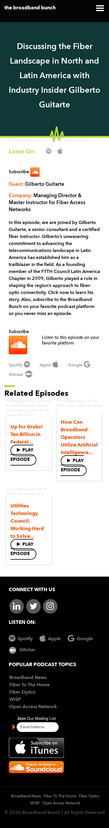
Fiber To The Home (29, 685)
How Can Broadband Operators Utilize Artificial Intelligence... (79, 437)
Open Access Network (33, 707)
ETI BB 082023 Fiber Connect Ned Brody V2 (78, 406)
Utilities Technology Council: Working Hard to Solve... (27, 521)
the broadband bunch (30, 8)
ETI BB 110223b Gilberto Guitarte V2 (65, 140)
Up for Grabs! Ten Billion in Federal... (26, 435)
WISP (15, 699)
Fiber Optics (22, 692)
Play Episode (21, 455)
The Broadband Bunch (23, 140)
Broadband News (28, 677)
